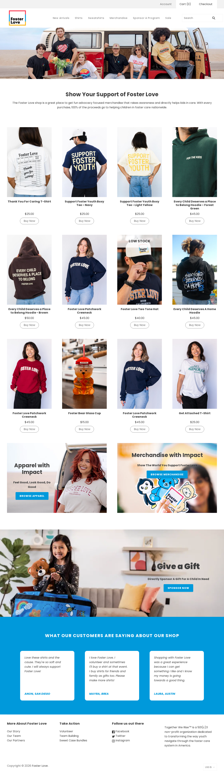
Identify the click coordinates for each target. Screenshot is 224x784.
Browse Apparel (32, 496)
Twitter (120, 736)
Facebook (122, 731)
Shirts (78, 18)
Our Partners (16, 740)
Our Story (13, 731)
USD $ (208, 767)
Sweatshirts (96, 18)
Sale (168, 18)
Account (166, 4)
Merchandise (118, 18)
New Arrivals (61, 18)
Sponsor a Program (146, 18)
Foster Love (40, 766)
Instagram (122, 740)
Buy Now (29, 221)
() (185, 4)
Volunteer (66, 731)
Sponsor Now (178, 588)
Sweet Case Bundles (73, 740)
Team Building (69, 736)
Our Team (14, 736)
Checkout (205, 4)
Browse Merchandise (167, 474)
